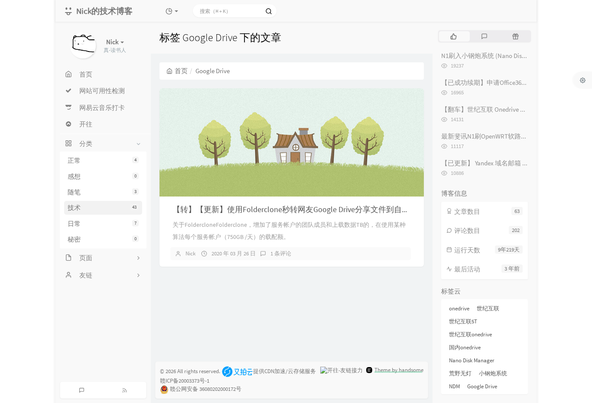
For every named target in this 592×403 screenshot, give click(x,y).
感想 (102, 176)
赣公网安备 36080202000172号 (205, 389)
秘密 (102, 239)
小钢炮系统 (493, 373)
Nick (190, 253)
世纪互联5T (463, 321)
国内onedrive (465, 347)
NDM (454, 386)
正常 (102, 160)
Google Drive (482, 386)
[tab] (453, 36)
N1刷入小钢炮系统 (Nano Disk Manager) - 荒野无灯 (512, 56)
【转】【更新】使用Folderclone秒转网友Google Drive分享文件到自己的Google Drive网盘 (323, 209)
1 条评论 (280, 253)
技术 (102, 207)
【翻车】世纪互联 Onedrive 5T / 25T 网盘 (498, 109)
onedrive (459, 308)
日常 (102, 223)
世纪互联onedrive (470, 334)
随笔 (102, 192)
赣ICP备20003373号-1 (184, 380)
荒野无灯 (460, 373)
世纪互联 (488, 308)
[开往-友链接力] (341, 370)
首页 (181, 71)
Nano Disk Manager (471, 360)
